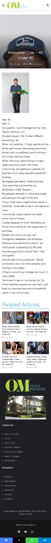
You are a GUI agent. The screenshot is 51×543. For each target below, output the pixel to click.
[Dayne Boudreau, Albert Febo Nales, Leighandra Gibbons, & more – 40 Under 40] (38, 348)
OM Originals (9, 461)
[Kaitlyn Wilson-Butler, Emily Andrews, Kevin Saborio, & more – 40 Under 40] (13, 317)
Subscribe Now (10, 486)
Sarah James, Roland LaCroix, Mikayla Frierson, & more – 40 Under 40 (37, 329)
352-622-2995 (24, 511)
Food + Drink (9, 443)
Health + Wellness (11, 456)
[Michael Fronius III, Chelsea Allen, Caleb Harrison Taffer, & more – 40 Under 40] (13, 348)
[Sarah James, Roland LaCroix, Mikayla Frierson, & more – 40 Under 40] (38, 317)
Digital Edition (10, 481)
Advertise (8, 494)
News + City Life (11, 434)
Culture (7, 438)
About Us (8, 477)
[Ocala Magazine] (18, 5)
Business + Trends (11, 447)
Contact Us (9, 499)
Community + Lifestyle (13, 452)
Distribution (9, 490)
